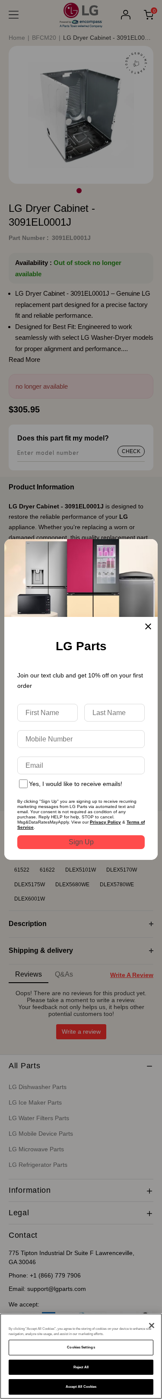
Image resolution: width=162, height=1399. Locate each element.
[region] (81, 1356)
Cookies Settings (81, 1347)
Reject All (81, 1367)
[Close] (151, 1325)
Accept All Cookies (81, 1387)
